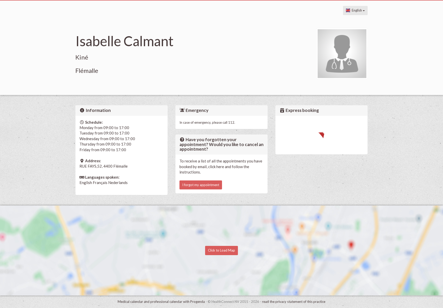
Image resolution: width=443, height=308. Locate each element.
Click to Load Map (221, 250)
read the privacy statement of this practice (293, 302)
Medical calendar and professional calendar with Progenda (161, 302)
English (356, 10)
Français (100, 182)
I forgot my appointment (200, 185)
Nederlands (118, 182)
